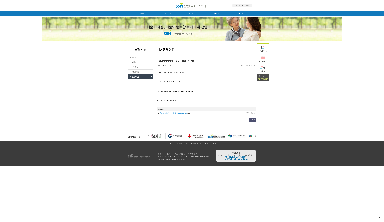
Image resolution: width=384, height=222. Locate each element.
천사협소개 (170, 143)
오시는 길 (207, 143)
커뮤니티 (216, 13)
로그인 (214, 143)
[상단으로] (379, 217)
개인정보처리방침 (182, 143)
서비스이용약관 (196, 143)
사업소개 (168, 13)
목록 (253, 120)
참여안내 (240, 13)
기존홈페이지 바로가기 (242, 5)
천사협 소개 (144, 13)
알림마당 (192, 13)
